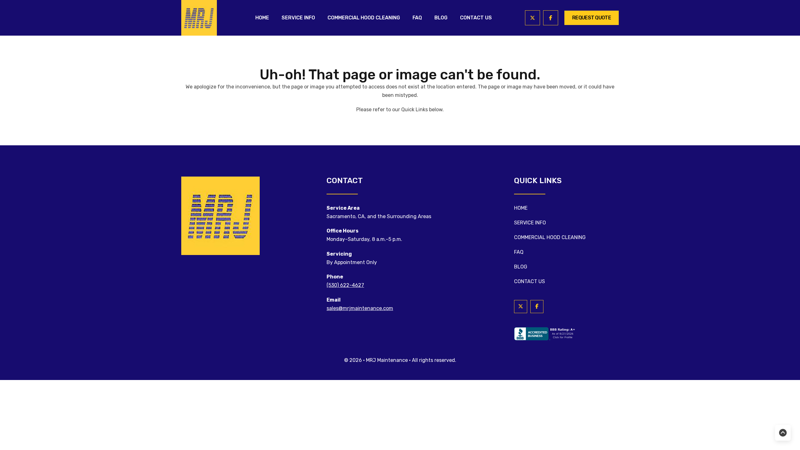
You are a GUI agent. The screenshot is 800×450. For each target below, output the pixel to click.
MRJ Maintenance (387, 360)
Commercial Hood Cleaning (364, 17)
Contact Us (476, 17)
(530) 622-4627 (345, 285)
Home (262, 17)
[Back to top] (783, 433)
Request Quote (591, 18)
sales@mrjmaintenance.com (360, 308)
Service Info (298, 17)
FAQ (417, 17)
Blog (441, 17)
